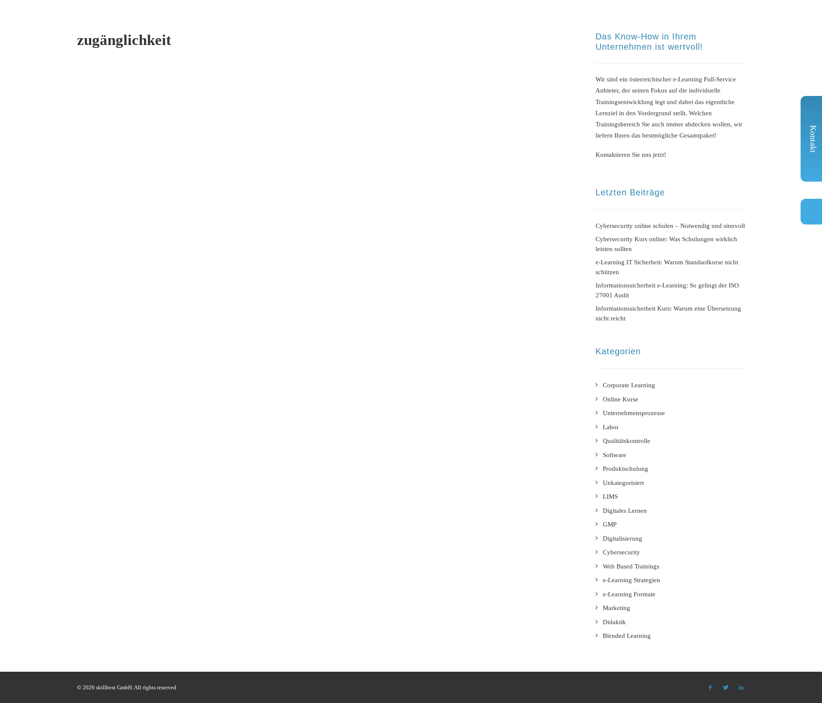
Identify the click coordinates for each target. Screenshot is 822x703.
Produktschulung (625, 468)
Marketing (616, 607)
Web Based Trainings (631, 566)
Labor (611, 427)
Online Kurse (620, 399)
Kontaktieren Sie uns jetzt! (631, 154)
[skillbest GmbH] (89, 21)
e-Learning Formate (398, 23)
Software (614, 455)
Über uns (574, 23)
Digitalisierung (622, 538)
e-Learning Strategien (631, 580)
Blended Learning (627, 635)
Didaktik (614, 622)
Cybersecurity (621, 552)
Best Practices (521, 23)
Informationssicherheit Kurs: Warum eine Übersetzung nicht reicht (668, 313)
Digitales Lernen (625, 510)
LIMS (610, 496)
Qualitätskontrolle (626, 440)
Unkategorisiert (623, 482)
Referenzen (464, 23)
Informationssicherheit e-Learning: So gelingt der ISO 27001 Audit (667, 290)
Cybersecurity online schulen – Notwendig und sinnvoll (670, 225)
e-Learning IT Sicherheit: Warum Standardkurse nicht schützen (667, 267)
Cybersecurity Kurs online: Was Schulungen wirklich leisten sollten (666, 244)
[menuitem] (401, 23)
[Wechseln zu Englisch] (738, 24)
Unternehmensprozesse (634, 413)
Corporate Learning (629, 385)
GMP (609, 524)
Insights (615, 23)
